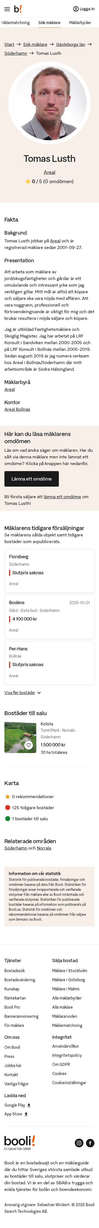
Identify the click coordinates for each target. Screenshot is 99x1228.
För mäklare (14, 1025)
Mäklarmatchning (67, 1025)
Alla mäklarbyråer (67, 998)
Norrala (44, 848)
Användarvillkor (65, 1046)
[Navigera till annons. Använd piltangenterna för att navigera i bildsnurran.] (20, 737)
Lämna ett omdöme (32, 479)
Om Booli (12, 1047)
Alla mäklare (62, 1007)
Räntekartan (15, 998)
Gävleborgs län (70, 44)
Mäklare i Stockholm (69, 970)
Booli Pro (12, 1007)
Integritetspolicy (67, 1055)
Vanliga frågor (16, 1083)
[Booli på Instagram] (79, 1143)
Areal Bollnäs (17, 409)
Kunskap (11, 988)
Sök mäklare (49, 22)
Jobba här (12, 1065)
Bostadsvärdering (19, 979)
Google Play (14, 1105)
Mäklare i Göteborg (68, 979)
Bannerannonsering (21, 1016)
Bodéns (16, 602)
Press (9, 1056)
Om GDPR (61, 1064)
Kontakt (11, 1074)
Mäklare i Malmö (65, 988)
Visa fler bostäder (19, 692)
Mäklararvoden (64, 1016)
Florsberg (18, 556)
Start (9, 44)
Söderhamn (15, 53)
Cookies (59, 1073)
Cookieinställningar (69, 1082)
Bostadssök (14, 970)
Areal (49, 172)
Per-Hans (18, 648)
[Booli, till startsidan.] (18, 9)
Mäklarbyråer (80, 22)
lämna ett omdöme (62, 496)
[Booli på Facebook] (90, 1143)
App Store (13, 1114)
